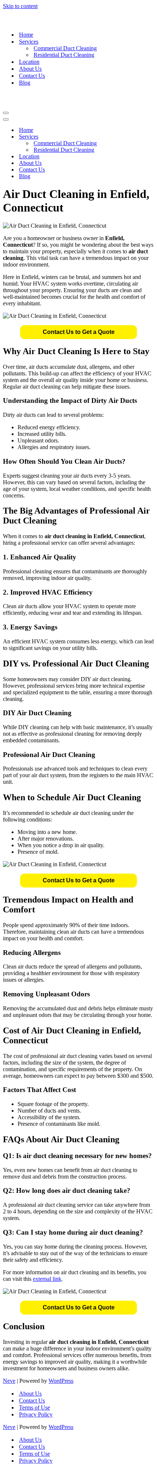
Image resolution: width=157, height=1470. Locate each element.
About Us (30, 69)
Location (29, 62)
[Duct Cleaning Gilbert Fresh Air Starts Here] (78, 17)
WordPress (61, 1381)
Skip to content (20, 6)
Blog (24, 83)
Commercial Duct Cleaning (65, 48)
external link (47, 1279)
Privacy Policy (36, 1414)
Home (26, 35)
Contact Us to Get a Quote (79, 332)
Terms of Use (34, 1407)
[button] (78, 332)
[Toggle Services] (131, 137)
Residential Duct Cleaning (64, 55)
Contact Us (32, 76)
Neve (9, 1381)
